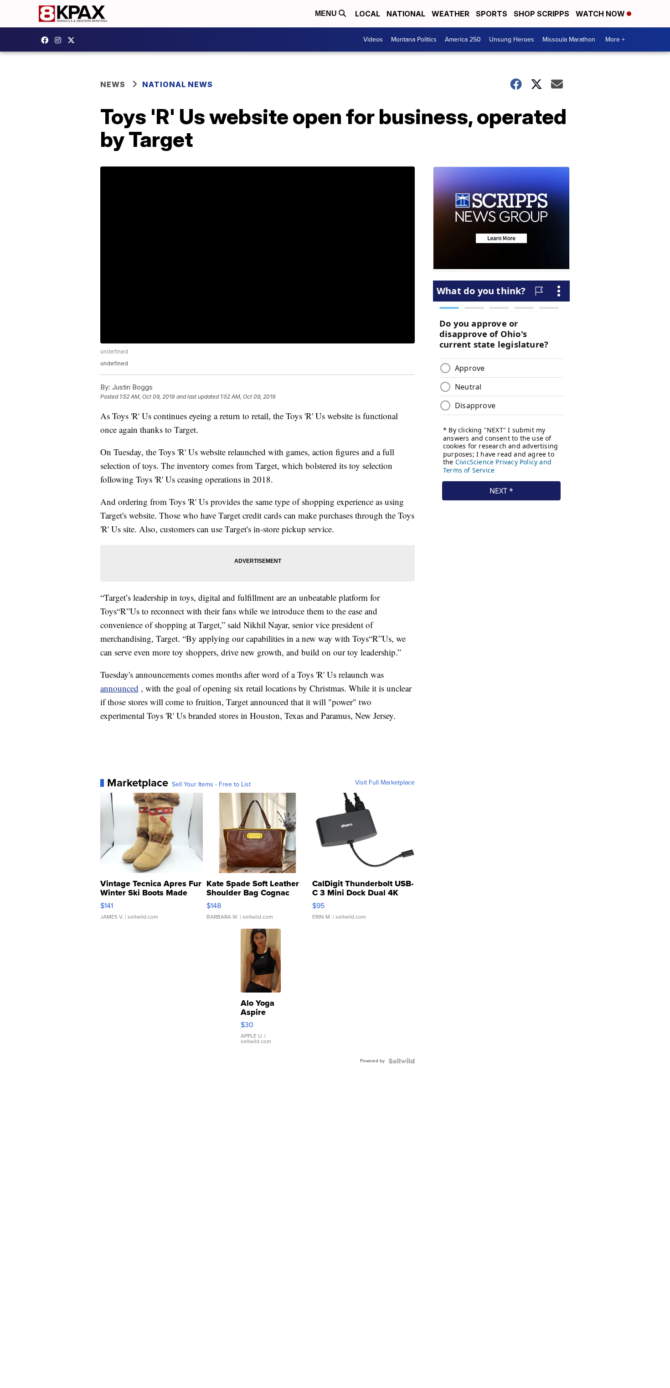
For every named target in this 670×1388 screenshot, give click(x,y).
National (406, 13)
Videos (373, 39)
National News (177, 84)
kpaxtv (47, 40)
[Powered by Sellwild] (401, 1061)
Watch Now (601, 13)
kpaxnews (73, 40)
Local (367, 13)
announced (119, 688)
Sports (491, 13)
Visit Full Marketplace (385, 783)
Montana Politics (414, 39)
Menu (327, 13)
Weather (450, 13)
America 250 (463, 39)
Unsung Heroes (511, 39)
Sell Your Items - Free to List (211, 784)
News (112, 84)
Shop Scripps (541, 13)
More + (615, 39)
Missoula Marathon (568, 39)
